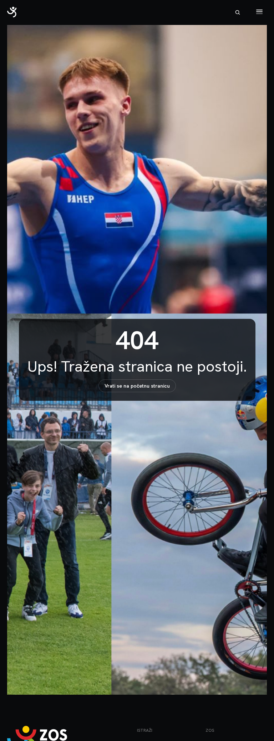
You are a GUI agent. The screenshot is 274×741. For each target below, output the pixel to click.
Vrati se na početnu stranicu (137, 386)
